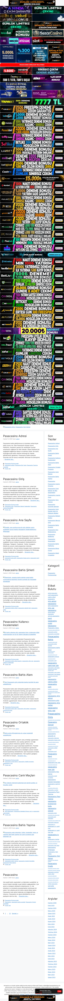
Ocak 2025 (51, 916)
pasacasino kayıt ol (52, 760)
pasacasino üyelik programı (53, 878)
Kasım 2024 (51, 921)
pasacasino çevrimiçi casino (53, 868)
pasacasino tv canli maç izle (54, 831)
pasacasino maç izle (52, 768)
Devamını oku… (9, 459)
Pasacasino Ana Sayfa (17, 520)
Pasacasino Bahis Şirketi (18, 570)
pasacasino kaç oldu (54, 762)
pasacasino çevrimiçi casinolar (54, 870)
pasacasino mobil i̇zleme (11, 761)
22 (10, 913)
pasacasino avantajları (53, 634)
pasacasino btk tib (51, 658)
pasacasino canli (52, 660)
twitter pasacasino (52, 883)
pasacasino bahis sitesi (54, 649)
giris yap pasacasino (52, 609)
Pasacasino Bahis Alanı (18, 674)
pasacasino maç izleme (53, 773)
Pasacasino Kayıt (52, 755)
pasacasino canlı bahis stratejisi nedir (52, 670)
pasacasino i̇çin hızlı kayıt (53, 746)
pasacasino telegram (53, 822)
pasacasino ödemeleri (52, 876)
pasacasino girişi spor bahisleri (54, 720)
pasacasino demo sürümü (53, 689)
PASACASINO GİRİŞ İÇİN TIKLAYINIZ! (32, 65)
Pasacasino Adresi (15, 436)
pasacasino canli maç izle (53, 664)
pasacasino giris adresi (23, 708)
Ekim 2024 (51, 924)
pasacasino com (52, 685)
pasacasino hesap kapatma (53, 742)
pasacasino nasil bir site (54, 785)
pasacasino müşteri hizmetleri (26, 861)
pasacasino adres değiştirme (53, 630)
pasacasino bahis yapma (11, 861)
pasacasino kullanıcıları (52, 764)
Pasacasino (10, 874)
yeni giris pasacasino (52, 887)
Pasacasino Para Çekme (9, 862)
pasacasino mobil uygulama (52, 776)
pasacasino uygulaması (52, 843)
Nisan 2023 (51, 972)
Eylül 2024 (51, 927)
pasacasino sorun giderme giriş (54, 820)
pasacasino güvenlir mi (52, 735)
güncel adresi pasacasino (51, 613)
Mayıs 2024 (51, 937)
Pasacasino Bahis (53, 638)
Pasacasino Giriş (13, 479)
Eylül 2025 (51, 905)
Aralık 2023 (51, 951)
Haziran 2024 (52, 935)
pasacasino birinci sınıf (52, 654)
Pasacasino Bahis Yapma (19, 825)
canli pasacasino (53, 595)
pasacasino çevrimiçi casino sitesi (53, 873)
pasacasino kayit (34, 558)
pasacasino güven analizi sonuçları (53, 729)
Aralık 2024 (51, 919)
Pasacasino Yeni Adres (53, 853)
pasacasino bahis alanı (11, 708)
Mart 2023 (51, 974)
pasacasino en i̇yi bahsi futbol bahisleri (54, 693)
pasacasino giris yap (27, 661)
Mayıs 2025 (51, 911)
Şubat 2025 (51, 913)
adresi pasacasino (52, 593)
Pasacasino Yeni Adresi (54, 857)
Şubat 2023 (51, 977)
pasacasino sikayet (52, 809)
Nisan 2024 (51, 940)
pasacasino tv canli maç (54, 827)
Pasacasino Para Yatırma (53, 793)
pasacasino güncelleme (52, 727)
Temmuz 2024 (52, 932)
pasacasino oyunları (53, 790)
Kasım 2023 (51, 953)
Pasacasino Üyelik (52, 864)
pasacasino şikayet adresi (53, 879)
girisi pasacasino (53, 606)
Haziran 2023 (52, 967)
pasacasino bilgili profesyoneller (51, 652)
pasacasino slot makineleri (52, 817)
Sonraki (15, 913)
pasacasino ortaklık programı (26, 761)
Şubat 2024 (51, 945)
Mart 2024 (51, 943)
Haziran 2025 (52, 908)
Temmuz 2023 (52, 964)
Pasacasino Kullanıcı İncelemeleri (16, 623)
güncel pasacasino (53, 616)
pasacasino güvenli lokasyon (53, 731)
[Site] (32, 109)
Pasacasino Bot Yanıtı (20, 465)
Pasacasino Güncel (52, 723)
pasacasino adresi (9, 465)
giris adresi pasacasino (52, 602)
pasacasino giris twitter (54, 704)
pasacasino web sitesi (53, 845)
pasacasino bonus (53, 656)
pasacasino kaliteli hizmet (52, 748)
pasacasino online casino (53, 788)
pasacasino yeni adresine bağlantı (53, 861)
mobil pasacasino (52, 624)
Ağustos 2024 (52, 929)
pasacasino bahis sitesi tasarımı (13, 661)
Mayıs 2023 (51, 969)
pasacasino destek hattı (24, 608)
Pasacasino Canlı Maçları (19, 775)
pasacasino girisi (53, 700)
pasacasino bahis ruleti (52, 642)
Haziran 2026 (52, 903)
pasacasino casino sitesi (52, 680)
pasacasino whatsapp (52, 849)
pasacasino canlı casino (54, 672)
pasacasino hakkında (53, 738)
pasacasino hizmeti (52, 744)
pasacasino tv (51, 824)
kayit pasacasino (52, 619)
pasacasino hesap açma (23, 558)
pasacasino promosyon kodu (52, 803)
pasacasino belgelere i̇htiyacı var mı (23, 811)
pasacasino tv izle (7, 763)
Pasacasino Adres (53, 628)
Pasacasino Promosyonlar (12, 463)
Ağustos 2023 (52, 961)
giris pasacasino (9, 811)
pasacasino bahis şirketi (11, 608)
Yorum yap (8, 468)
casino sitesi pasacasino (52, 598)
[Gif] (32, 178)
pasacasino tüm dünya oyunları (54, 841)
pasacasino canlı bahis (53, 667)
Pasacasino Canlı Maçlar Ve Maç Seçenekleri (53, 490)
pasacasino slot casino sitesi (53, 815)
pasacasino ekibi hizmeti (53, 691)
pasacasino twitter (53, 839)
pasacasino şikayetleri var (53, 882)
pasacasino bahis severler (18, 902)
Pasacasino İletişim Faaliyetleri (22, 506)
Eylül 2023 (51, 959)
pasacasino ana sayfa (10, 558)
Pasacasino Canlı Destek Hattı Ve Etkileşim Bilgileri (53, 511)
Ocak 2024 (51, 948)
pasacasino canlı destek (54, 674)
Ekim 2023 (51, 956)
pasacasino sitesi (52, 813)
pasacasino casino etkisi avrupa (53, 677)
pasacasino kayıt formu (52, 758)
